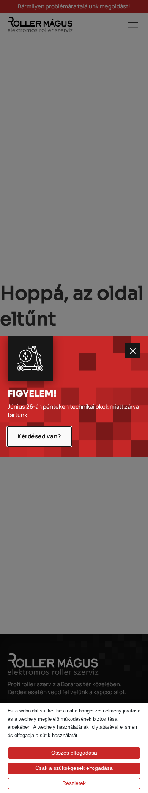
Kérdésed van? (39, 436)
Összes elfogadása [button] (74, 753)
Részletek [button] (74, 783)
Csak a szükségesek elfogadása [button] (74, 768)
